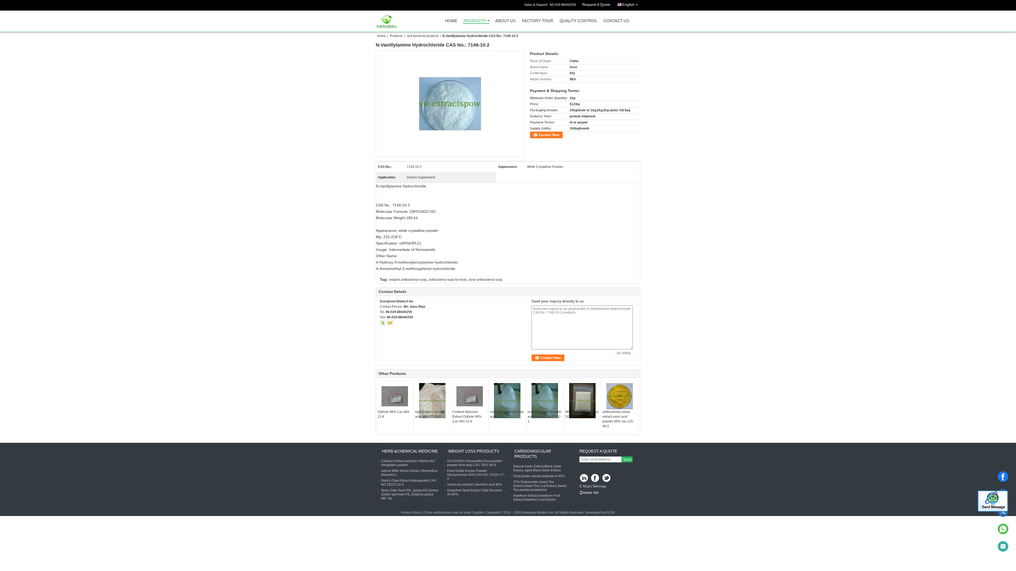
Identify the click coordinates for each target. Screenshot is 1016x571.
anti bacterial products (423, 36)
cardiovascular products (532, 454)
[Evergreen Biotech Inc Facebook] (595, 478)
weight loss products (473, 451)
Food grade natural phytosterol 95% (539, 476)
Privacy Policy (411, 512)
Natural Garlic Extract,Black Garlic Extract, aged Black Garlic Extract (537, 468)
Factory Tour (537, 21)
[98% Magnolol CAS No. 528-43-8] (582, 400)
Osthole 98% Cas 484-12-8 (394, 414)
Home (451, 21)
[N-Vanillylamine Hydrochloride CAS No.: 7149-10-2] (450, 103)
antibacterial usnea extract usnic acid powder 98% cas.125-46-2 (618, 419)
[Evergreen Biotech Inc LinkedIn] (584, 478)
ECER (610, 512)
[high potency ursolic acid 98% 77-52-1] (432, 400)
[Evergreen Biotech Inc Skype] (383, 323)
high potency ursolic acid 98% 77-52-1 (429, 414)
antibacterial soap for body (448, 280)
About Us (505, 21)
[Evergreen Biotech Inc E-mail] (390, 323)
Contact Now (549, 135)
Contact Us (616, 21)
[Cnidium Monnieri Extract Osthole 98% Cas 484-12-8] (469, 396)
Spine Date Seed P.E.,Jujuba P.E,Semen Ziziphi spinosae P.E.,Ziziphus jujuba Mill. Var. (410, 494)
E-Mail (584, 486)
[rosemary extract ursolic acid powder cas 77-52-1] (544, 400)
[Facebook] (1003, 477)
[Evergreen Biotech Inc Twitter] (606, 478)
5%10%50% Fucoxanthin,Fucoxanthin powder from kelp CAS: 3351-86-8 (474, 463)
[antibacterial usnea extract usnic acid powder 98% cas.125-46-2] (619, 396)
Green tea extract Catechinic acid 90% (474, 484)
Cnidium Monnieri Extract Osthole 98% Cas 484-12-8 (467, 416)
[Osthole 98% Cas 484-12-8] (394, 396)
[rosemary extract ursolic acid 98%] (507, 400)
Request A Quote (596, 4)
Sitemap (599, 486)
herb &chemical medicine (410, 451)
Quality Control (578, 21)
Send (627, 460)
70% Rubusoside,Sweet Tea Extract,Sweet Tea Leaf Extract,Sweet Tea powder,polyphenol (539, 486)
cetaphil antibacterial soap (408, 280)
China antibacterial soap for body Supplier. (455, 512)
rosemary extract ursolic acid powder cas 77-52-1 (545, 416)
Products (475, 21)
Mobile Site (591, 493)
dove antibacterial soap (485, 280)
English (628, 4)
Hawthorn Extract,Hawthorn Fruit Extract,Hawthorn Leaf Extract (536, 497)
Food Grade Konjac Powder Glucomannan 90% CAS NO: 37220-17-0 (476, 475)
